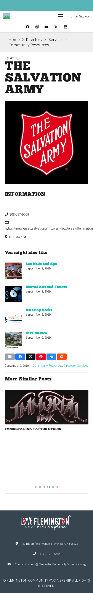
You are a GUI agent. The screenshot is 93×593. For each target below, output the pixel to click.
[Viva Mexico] (13, 340)
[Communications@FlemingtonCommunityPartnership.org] (11, 564)
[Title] (6, 16)
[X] (56, 26)
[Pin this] (41, 357)
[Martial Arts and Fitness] (13, 294)
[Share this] (20, 357)
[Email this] (10, 357)
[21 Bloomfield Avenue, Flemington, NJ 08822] (18, 543)
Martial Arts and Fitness (46, 287)
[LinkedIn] (65, 26)
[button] (60, 16)
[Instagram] (37, 26)
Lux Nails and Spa (41, 264)
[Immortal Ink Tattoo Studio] (46, 407)
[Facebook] (27, 26)
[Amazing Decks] (13, 317)
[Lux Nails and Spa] (13, 271)
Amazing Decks (39, 310)
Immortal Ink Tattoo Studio (33, 429)
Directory (70, 365)
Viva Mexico (36, 333)
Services (82, 365)
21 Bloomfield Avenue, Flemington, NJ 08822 (50, 543)
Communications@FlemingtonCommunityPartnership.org (50, 564)
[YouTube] (46, 26)
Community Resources (47, 365)
